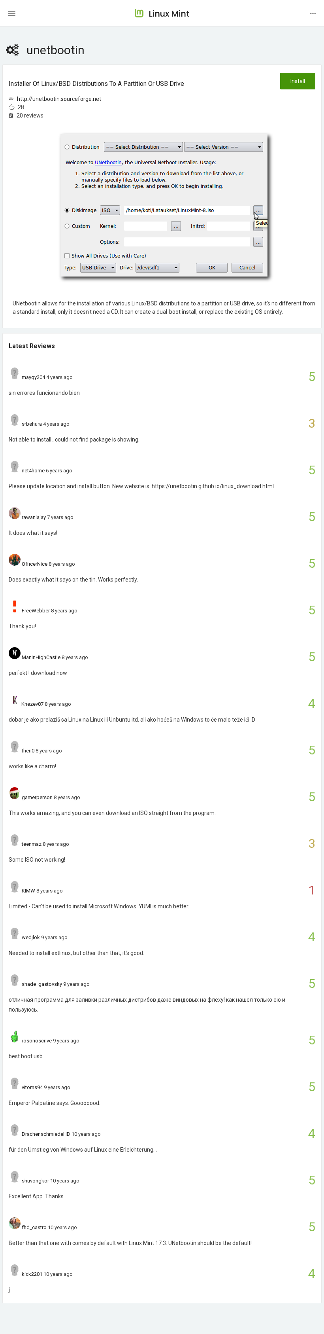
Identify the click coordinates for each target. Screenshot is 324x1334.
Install (297, 81)
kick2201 (32, 1274)
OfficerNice (34, 564)
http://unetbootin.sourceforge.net (59, 99)
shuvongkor (35, 1181)
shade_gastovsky (42, 984)
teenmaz (31, 844)
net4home (33, 471)
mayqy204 (33, 377)
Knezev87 (32, 704)
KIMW (28, 891)
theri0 (28, 751)
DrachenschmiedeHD (46, 1134)
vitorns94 (32, 1087)
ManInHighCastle (41, 657)
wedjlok (31, 937)
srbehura (32, 424)
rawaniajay (34, 517)
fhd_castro (34, 1227)
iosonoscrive (37, 1041)
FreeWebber (36, 611)
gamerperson (37, 797)
